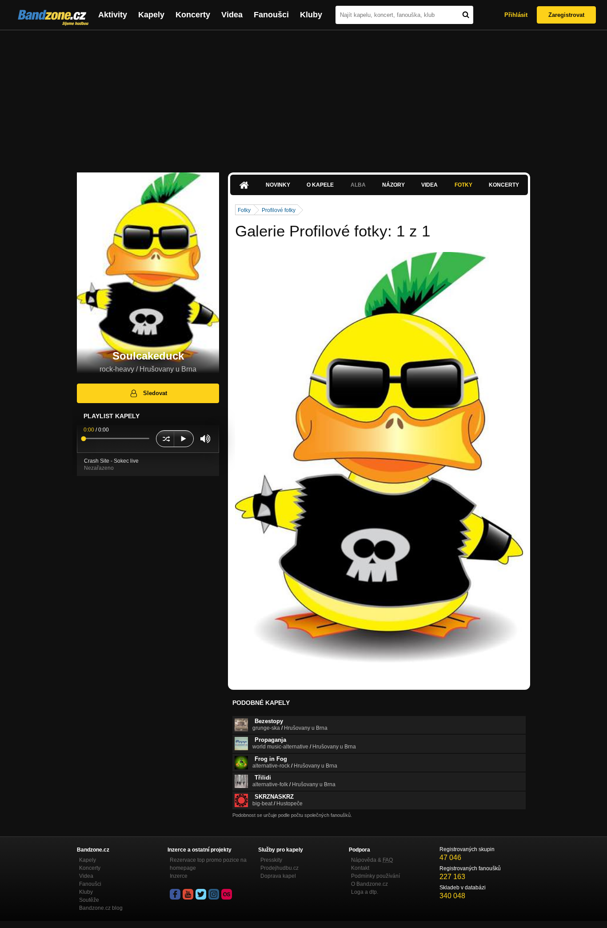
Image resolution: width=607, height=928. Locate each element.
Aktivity (112, 14)
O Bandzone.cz (369, 884)
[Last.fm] (226, 894)
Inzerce (179, 876)
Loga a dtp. (364, 892)
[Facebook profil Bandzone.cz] (175, 894)
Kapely (151, 14)
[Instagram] (213, 894)
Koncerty (193, 14)
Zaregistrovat (566, 15)
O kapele (320, 185)
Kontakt (360, 868)
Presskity (271, 860)
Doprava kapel (278, 876)
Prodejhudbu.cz (279, 868)
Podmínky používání (375, 876)
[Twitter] (201, 894)
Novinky (278, 185)
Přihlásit (515, 15)
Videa (232, 14)
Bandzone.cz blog (101, 908)
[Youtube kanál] (188, 894)
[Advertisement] (303, 97)
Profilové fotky (279, 210)
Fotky (463, 185)
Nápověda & (372, 860)
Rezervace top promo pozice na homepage (208, 864)
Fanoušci (271, 14)
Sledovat (155, 393)
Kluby (311, 14)
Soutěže (89, 900)
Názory (393, 185)
